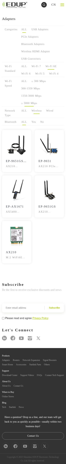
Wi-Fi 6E (51, 66)
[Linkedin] (4, 338)
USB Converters (31, 58)
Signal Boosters (50, 360)
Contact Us (18, 386)
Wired (49, 110)
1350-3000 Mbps (31, 95)
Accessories (21, 364)
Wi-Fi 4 (53, 73)
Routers (16, 360)
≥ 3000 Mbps (29, 103)
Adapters (6, 360)
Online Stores (8, 396)
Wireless (37, 110)
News (21, 407)
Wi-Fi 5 (40, 73)
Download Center (9, 375)
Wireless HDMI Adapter (35, 51)
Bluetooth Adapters (32, 44)
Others (47, 364)
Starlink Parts (35, 364)
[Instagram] (29, 338)
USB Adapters (40, 29)
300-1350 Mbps (30, 88)
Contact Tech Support (54, 375)
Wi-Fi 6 (26, 73)
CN (53, 4)
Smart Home (7, 364)
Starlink (12, 407)
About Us (6, 386)
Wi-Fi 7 (36, 66)
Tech (4, 407)
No (42, 122)
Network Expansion (31, 360)
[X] (38, 338)
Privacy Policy (40, 318)
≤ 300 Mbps (39, 81)
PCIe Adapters (29, 36)
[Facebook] (12, 338)
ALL (24, 29)
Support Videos (27, 375)
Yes (34, 122)
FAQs (39, 375)
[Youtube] (21, 338)
